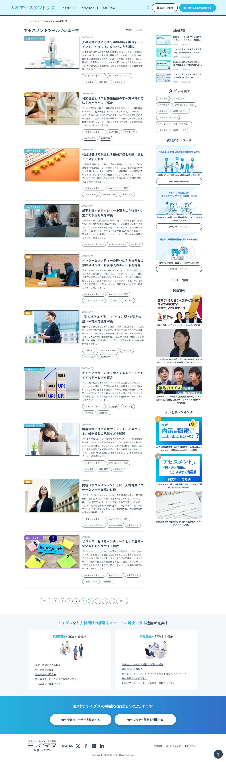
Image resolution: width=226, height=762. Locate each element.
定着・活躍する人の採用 (48, 665)
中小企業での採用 (44, 669)
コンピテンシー (70, 7)
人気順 (139, 29)
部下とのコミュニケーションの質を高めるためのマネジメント (154, 673)
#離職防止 (118, 82)
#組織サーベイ (91, 581)
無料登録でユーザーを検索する (80, 720)
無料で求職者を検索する (200, 7)
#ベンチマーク (115, 575)
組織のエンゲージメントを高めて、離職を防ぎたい (148, 682)
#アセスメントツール (94, 75)
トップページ (34, 21)
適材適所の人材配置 (132, 669)
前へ (46, 601)
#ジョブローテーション (119, 75)
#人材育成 (113, 131)
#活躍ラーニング (108, 194)
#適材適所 (103, 82)
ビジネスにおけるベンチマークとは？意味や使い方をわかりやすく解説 (113, 543)
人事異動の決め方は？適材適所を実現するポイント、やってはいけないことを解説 (113, 44)
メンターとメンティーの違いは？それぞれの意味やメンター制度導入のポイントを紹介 (113, 262)
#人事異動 (89, 82)
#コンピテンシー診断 (118, 188)
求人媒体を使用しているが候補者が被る (56, 679)
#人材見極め (90, 194)
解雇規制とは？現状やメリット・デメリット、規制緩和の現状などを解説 (111, 431)
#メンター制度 (115, 525)
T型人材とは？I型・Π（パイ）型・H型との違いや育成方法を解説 (111, 318)
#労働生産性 (129, 131)
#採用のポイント (108, 356)
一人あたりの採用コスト (48, 683)
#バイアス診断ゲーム (94, 300)
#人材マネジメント (117, 244)
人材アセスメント (90, 7)
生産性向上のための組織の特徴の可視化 (142, 664)
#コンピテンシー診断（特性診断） (174, 123)
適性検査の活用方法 (45, 674)
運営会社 (158, 745)
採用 (104, 7)
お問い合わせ (166, 7)
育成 (112, 7)
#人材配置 (128, 406)
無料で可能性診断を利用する (145, 720)
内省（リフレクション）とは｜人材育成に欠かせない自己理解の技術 (113, 487)
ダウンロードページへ (179, 181)
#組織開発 (105, 138)
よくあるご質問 (173, 745)
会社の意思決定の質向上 (134, 678)
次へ (122, 601)
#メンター (113, 300)
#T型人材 (88, 350)
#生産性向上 (90, 138)
